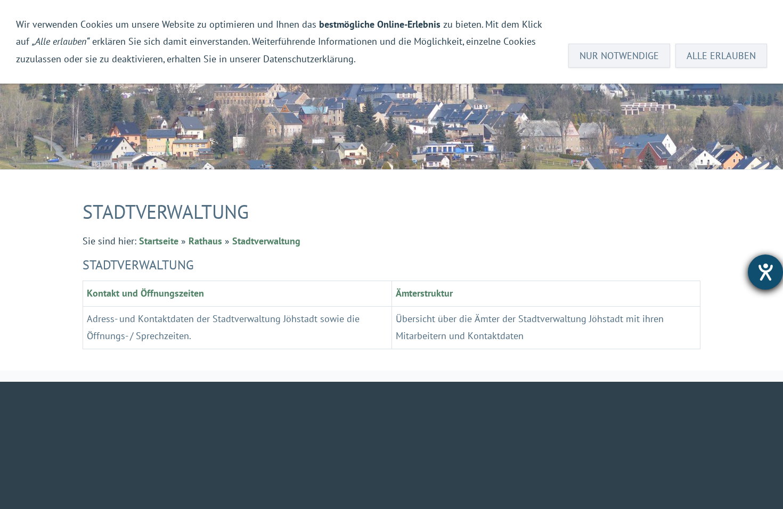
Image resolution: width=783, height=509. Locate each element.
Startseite (158, 241)
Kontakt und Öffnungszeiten (145, 293)
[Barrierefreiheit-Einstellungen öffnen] (765, 272)
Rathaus (205, 241)
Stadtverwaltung (266, 241)
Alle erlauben (721, 56)
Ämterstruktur (424, 293)
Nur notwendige (619, 56)
